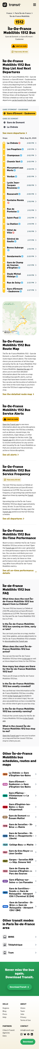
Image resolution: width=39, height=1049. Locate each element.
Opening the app (23, 369)
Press (5, 1014)
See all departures (12, 518)
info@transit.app (27, 1030)
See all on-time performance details (18, 571)
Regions (6, 1008)
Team (22, 1011)
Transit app (7, 512)
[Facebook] (28, 1034)
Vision (22, 1008)
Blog (4, 1011)
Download (28, 1041)
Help (4, 1017)
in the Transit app (14, 696)
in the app (26, 658)
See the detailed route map (17, 394)
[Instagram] (21, 1034)
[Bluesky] (25, 1034)
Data (4, 1036)
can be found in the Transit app (24, 100)
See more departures (14, 133)
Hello (5, 1004)
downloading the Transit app (16, 641)
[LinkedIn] (32, 1034)
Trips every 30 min (21, 52)
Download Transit (18, 987)
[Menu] (34, 5)
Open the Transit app (11, 424)
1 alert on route (21, 46)
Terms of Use (25, 1020)
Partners (7, 1026)
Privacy (23, 1017)
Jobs (22, 1014)
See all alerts (10, 454)
